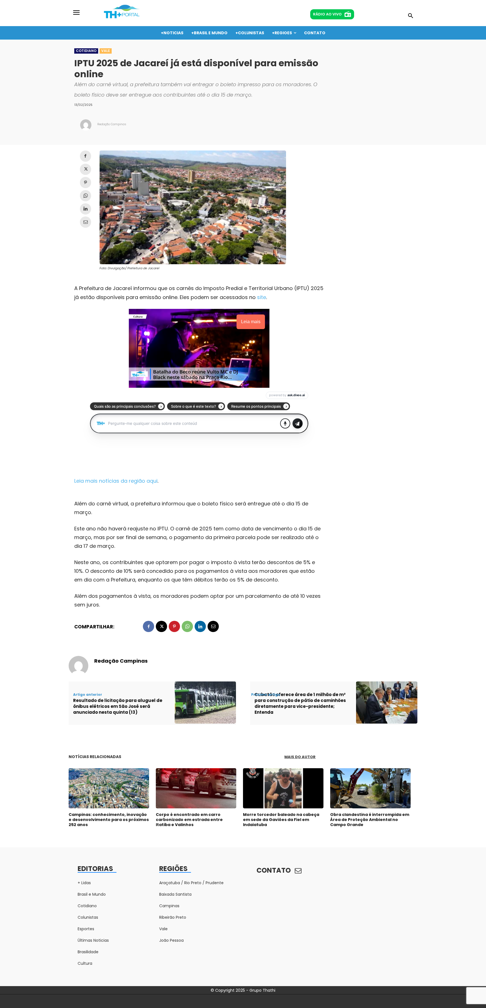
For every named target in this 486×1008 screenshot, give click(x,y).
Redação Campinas (111, 124)
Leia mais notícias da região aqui (116, 480)
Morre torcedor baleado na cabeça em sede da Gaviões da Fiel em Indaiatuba (281, 819)
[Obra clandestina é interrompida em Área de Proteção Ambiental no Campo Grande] (370, 788)
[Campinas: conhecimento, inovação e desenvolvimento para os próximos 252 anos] (109, 788)
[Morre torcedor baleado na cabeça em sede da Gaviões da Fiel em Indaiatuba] (283, 788)
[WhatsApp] (85, 195)
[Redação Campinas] (85, 125)
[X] (85, 169)
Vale (105, 50)
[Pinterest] (85, 182)
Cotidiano (86, 50)
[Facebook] (85, 156)
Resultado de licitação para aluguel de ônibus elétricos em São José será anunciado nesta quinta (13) (117, 706)
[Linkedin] (85, 209)
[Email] (85, 222)
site (261, 297)
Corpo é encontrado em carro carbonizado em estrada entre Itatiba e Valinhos (189, 819)
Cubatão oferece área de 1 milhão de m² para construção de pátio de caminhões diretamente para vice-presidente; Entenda (300, 703)
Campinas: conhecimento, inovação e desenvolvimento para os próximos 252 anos (109, 819)
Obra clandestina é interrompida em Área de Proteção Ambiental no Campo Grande (369, 819)
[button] (410, 16)
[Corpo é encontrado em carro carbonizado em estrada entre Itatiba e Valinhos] (196, 788)
